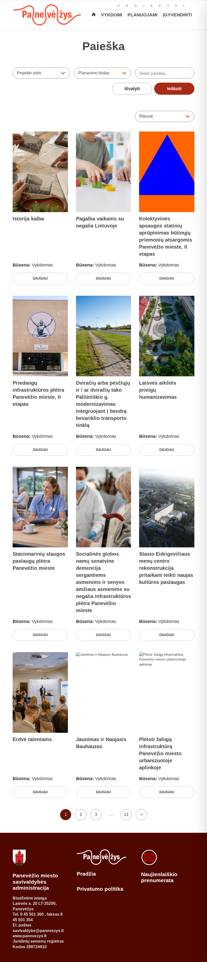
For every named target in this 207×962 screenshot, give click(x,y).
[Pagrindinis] (93, 14)
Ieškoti (174, 88)
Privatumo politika (100, 889)
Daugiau (40, 278)
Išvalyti (132, 88)
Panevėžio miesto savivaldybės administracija (35, 882)
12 (126, 814)
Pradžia (86, 874)
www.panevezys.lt (29, 936)
